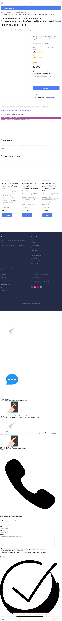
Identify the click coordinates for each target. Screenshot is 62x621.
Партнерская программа (7, 293)
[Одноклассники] (53, 21)
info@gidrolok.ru (36, 277)
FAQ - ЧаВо (3, 277)
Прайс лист (34, 253)
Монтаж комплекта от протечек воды (42, 73)
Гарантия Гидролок (20, 29)
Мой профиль (4, 287)
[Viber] (60, 21)
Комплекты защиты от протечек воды (24, 12)
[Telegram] (56, 21)
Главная (3, 12)
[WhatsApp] (58, 21)
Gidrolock (9, 12)
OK (46, 614)
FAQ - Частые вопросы (36, 260)
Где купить (33, 247)
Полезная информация (36, 255)
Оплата (33, 242)
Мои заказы (4, 290)
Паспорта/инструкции (6, 272)
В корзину (7, 215)
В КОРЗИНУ (46, 88)
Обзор (2, 29)
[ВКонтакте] (49, 21)
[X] (51, 21)
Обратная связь (35, 263)
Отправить (3, 557)
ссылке (16, 400)
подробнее (4, 148)
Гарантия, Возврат (35, 245)
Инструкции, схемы (33, 29)
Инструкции (34, 250)
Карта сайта (21, 245)
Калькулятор (34, 258)
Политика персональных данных (8, 245)
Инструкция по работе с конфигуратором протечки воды (16, 110)
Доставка (33, 240)
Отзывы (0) (10, 29)
